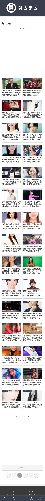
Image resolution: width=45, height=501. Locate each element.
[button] (40, 345)
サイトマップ (33, 491)
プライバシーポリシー (11, 494)
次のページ (22, 468)
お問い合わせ (33, 494)
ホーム (12, 491)
